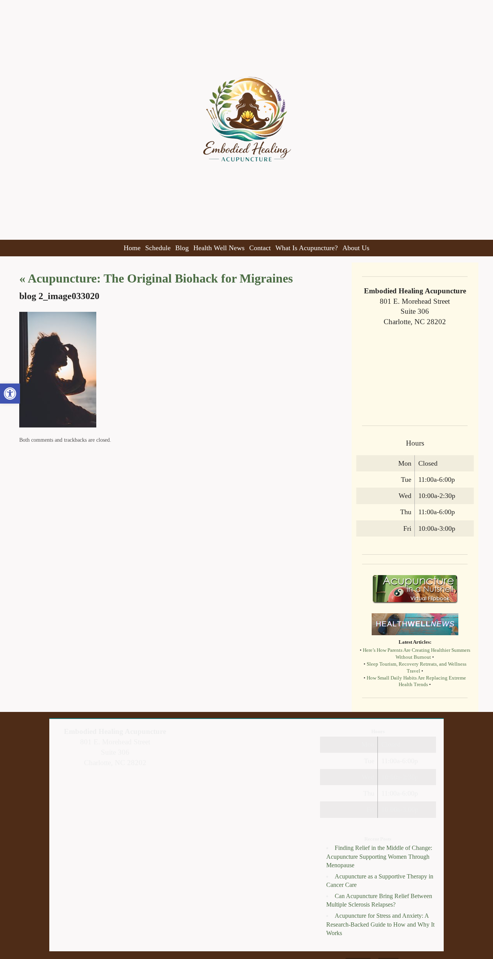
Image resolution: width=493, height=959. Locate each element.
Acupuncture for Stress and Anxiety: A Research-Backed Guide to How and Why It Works (380, 924)
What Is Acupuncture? (306, 248)
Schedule (158, 248)
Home (132, 248)
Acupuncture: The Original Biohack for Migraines (156, 278)
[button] (10, 394)
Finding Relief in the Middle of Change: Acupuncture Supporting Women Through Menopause (379, 856)
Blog (182, 248)
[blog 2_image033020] (57, 425)
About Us (355, 248)
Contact (260, 248)
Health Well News (219, 248)
